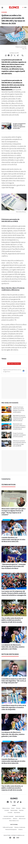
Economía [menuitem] (10, 812)
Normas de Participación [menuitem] (11, 829)
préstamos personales (14, 363)
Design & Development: (18, 837)
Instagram (14, 802)
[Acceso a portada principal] (14, 7)
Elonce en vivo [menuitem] (22, 818)
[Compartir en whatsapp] (6, 55)
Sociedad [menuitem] (6, 810)
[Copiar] (11, 55)
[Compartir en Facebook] (8, 55)
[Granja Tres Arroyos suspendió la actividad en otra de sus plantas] (6, 435)
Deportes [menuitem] (21, 810)
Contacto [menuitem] (20, 829)
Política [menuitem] (24, 808)
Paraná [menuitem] (12, 808)
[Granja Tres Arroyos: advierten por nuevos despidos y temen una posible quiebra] (6, 409)
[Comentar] (21, 55)
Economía (4, 12)
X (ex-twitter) (11, 802)
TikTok (18, 802)
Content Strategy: (10, 837)
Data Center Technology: (14, 837)
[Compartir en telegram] (17, 55)
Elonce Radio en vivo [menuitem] (14, 820)
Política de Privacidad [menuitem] (8, 827)
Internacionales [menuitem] (14, 810)
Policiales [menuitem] (18, 808)
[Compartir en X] (14, 55)
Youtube (21, 802)
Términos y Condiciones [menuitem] (19, 827)
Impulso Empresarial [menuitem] (19, 816)
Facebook (7, 802)
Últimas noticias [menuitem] (6, 808)
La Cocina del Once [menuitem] (7, 818)
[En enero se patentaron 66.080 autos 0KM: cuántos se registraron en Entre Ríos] (6, 126)
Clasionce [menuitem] (15, 818)
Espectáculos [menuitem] (17, 812)
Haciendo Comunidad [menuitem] (8, 816)
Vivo (25, 7)
